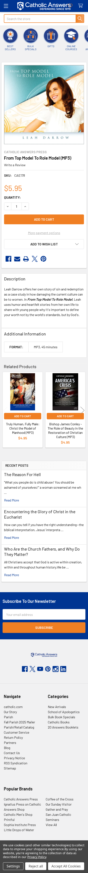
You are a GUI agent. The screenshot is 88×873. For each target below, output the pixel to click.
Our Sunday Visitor (59, 804)
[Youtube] (40, 669)
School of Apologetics (64, 712)
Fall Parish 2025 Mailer (19, 722)
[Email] (17, 259)
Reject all (36, 866)
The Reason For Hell (22, 474)
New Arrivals (57, 707)
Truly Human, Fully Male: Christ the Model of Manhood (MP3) (23, 428)
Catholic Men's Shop (18, 814)
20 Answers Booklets (63, 727)
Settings (13, 866)
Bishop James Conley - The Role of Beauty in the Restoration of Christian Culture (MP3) (65, 430)
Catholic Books (59, 722)
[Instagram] (55, 669)
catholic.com (13, 707)
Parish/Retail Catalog (19, 727)
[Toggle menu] (6, 6)
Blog (7, 748)
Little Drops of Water (19, 830)
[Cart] (81, 6)
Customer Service (16, 732)
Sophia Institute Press (20, 825)
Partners (10, 742)
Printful (9, 820)
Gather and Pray (57, 809)
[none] (44, 105)
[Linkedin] (63, 669)
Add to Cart (22, 416)
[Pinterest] (43, 259)
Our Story (10, 712)
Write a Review (15, 165)
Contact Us (12, 753)
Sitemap (10, 768)
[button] (44, 244)
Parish (8, 717)
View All (51, 825)
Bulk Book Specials (61, 717)
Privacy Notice (14, 758)
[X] (34, 259)
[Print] (26, 259)
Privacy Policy (36, 857)
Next (82, 410)
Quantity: (12, 197)
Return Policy (13, 737)
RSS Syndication (15, 763)
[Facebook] (8, 259)
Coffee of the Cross (59, 799)
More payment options (44, 233)
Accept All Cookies (66, 866)
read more (11, 500)
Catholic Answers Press (21, 799)
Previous (5, 410)
